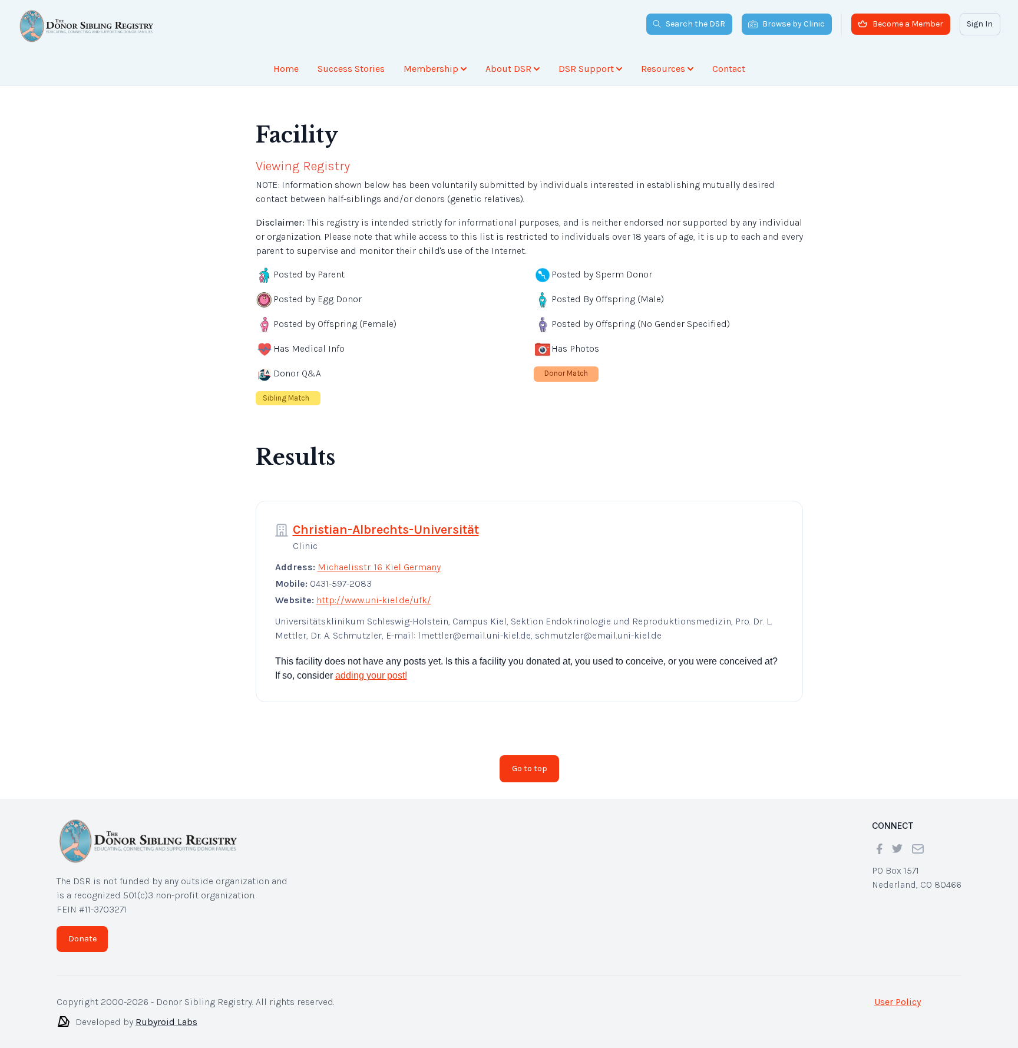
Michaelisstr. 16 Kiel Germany (379, 567)
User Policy (897, 1001)
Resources (663, 68)
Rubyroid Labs (166, 1021)
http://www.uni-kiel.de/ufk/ (373, 600)
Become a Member (907, 24)
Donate (82, 939)
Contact (728, 68)
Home (286, 68)
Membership (431, 68)
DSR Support (586, 68)
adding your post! (371, 675)
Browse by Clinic (793, 24)
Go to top (529, 768)
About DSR (508, 68)
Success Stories (351, 68)
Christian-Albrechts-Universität (386, 529)
